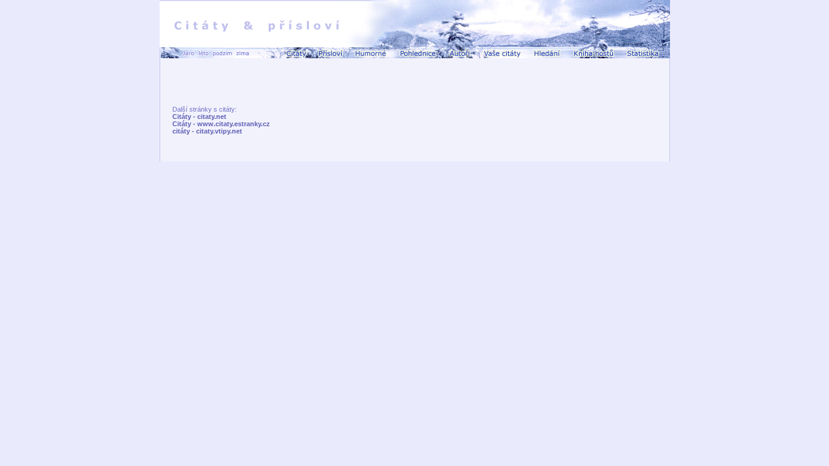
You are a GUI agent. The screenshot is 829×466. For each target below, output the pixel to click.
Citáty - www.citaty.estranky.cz (221, 123)
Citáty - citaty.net (199, 116)
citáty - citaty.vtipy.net (207, 131)
